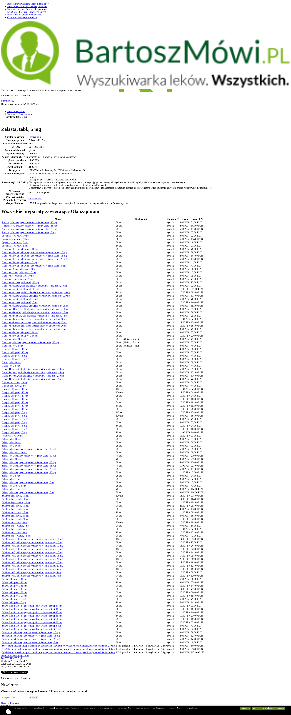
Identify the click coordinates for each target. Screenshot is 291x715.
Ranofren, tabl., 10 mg (12, 435)
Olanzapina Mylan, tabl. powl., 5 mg (19, 262)
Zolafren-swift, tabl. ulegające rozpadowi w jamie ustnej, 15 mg (32, 549)
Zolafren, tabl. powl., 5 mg (14, 522)
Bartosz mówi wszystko (28, 3)
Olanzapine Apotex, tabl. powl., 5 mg (20, 299)
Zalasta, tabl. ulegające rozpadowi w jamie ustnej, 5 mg (28, 482)
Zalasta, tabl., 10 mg (11, 439)
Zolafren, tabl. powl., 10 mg (15, 495)
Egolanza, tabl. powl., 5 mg (15, 242)
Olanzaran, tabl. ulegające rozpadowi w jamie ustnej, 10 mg (30, 342)
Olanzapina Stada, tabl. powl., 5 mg (19, 272)
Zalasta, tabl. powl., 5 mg (14, 485)
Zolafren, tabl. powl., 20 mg (15, 515)
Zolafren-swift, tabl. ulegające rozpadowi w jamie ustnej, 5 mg (31, 569)
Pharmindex (7, 100)
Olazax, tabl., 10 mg (11, 362)
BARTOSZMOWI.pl (11, 658)
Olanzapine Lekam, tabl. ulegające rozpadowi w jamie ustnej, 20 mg (34, 325)
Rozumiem (245, 708)
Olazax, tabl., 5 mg (11, 365)
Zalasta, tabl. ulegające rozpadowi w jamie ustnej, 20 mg (29, 469)
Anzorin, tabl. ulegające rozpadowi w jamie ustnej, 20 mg (29, 229)
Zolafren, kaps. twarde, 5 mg (15, 525)
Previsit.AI (6, 705)
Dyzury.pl (10, 703)
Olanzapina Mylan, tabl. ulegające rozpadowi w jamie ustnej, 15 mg (34, 255)
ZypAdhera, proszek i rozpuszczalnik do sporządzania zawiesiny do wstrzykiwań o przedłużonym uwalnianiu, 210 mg (58, 645)
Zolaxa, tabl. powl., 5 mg (14, 599)
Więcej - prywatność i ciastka (268, 708)
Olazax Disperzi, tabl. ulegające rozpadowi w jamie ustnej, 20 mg (33, 375)
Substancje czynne (27, 9)
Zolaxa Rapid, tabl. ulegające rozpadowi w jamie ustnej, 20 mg (32, 619)
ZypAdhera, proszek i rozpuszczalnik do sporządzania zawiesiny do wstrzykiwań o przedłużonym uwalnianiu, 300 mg (58, 649)
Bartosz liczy (24, 14)
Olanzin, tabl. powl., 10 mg (15, 349)
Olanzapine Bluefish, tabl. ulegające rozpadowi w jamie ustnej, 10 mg (35, 309)
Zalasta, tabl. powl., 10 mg (14, 452)
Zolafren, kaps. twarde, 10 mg (16, 502)
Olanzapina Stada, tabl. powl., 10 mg (19, 269)
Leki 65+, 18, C (26, 12)
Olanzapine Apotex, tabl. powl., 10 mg (20, 282)
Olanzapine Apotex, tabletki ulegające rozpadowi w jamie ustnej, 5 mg (35, 305)
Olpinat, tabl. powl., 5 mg (14, 385)
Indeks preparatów (27, 6)
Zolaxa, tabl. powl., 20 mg (14, 592)
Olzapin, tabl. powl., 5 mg (14, 412)
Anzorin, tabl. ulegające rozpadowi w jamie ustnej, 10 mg (29, 222)
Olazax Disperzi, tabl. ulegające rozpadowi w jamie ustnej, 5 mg (32, 379)
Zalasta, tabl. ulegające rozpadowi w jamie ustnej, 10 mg (29, 449)
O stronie (22, 17)
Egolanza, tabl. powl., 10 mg (15, 235)
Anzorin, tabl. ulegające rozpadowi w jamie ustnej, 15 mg (29, 225)
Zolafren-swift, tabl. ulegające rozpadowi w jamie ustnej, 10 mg (32, 539)
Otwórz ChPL (35, 198)
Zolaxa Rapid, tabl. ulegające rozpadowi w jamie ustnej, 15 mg (32, 612)
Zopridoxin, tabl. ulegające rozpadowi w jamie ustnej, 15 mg (31, 635)
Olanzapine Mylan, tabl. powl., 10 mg (20, 332)
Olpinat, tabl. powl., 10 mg (14, 382)
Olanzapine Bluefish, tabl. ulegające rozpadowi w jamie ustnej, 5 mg (34, 315)
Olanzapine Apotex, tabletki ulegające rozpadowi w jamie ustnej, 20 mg (36, 295)
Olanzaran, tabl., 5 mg (12, 345)
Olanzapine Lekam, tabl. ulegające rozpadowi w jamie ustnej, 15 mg (34, 322)
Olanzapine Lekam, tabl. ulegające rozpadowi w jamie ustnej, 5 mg (34, 329)
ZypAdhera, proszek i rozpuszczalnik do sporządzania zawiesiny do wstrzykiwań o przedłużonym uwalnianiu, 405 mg (58, 652)
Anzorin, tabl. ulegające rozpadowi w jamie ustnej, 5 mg (29, 232)
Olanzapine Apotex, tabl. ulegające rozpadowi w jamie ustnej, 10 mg (34, 285)
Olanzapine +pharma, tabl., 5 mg (17, 279)
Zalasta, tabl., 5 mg (11, 475)
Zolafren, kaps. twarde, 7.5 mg (16, 535)
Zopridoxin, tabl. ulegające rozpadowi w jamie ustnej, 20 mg (31, 639)
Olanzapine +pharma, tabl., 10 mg (18, 275)
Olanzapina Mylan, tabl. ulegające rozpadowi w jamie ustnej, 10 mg (34, 252)
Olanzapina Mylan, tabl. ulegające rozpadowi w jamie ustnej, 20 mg (34, 259)
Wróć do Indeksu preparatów (15, 655)
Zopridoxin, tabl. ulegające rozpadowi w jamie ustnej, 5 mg (30, 642)
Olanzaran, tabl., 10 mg (13, 339)
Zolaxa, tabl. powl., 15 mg (14, 585)
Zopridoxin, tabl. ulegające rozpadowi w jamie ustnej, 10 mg (31, 632)
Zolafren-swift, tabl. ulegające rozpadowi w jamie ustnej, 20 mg (32, 559)
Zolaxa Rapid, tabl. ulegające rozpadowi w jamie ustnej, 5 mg (31, 625)
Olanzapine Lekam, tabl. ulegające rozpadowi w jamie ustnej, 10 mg (34, 319)
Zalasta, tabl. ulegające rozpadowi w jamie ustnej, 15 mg (29, 462)
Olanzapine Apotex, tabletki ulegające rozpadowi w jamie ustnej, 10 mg (36, 292)
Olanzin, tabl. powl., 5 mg (14, 355)
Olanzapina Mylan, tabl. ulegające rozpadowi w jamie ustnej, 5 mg (33, 265)
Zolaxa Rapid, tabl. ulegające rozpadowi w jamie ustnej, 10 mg (32, 605)
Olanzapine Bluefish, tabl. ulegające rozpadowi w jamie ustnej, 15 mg (35, 312)
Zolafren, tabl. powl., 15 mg (15, 509)
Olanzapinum (25, 114)
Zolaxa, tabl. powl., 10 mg (14, 579)
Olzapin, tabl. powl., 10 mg (15, 389)
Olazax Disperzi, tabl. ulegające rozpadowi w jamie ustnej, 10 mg (33, 369)
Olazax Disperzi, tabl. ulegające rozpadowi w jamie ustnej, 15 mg (33, 372)
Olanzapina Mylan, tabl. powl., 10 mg (20, 249)
